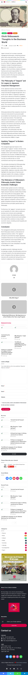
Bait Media (18, 665)
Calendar (4, 545)
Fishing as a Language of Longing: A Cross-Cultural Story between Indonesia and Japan (18, 441)
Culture (4, 33)
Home (4, 30)
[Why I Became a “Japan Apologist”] (21, 330)
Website (3, 397)
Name (3, 385)
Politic (3, 540)
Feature (8, 30)
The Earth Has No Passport (17, 420)
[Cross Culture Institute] (10, 2)
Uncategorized (5, 547)
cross (5, 45)
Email (3, 391)
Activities (4, 542)
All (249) (14, 454)
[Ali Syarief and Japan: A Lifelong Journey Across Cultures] (5, 435)
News (15, 33)
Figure (3, 550)
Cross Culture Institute (21, 662)
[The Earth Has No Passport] (7, 330)
